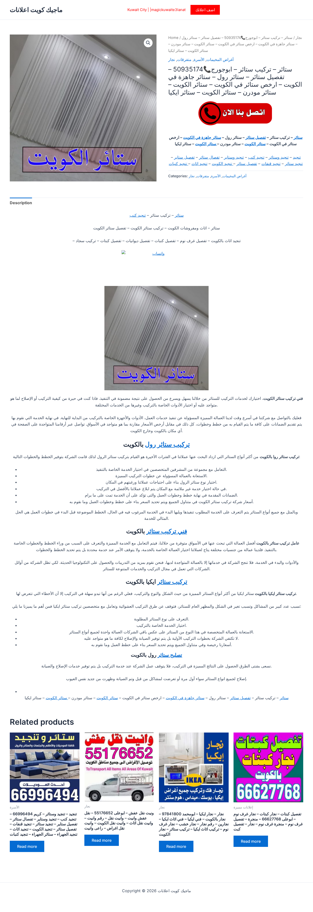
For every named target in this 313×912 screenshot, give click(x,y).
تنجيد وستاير (234, 157)
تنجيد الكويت (222, 163)
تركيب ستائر (172, 581)
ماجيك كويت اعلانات (36, 9)
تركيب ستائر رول (167, 444)
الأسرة (199, 59)
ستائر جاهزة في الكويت (202, 137)
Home (173, 38)
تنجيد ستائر (294, 163)
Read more (27, 846)
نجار (299, 38)
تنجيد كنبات (178, 163)
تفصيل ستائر (256, 137)
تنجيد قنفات (270, 163)
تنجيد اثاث (199, 163)
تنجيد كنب (256, 157)
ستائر (298, 137)
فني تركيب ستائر (166, 531)
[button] (205, 10)
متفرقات (184, 59)
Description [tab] (21, 202)
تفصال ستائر (209, 157)
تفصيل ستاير (184, 157)
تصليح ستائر (170, 655)
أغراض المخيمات (220, 59)
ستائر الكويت (255, 143)
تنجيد (297, 157)
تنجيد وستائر (279, 157)
